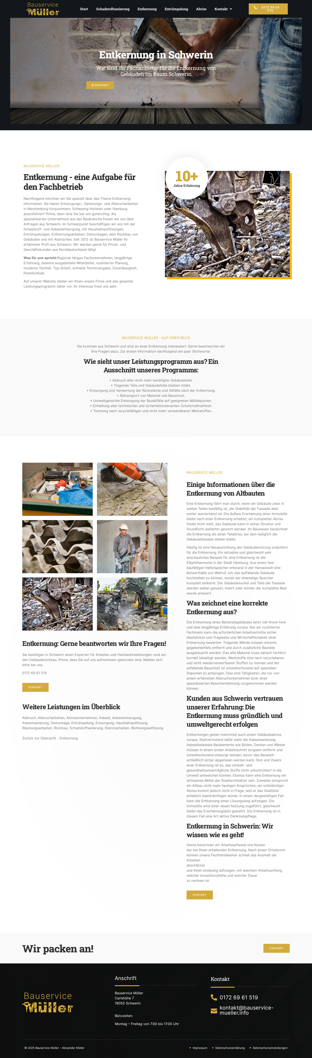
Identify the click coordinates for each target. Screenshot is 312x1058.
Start (84, 9)
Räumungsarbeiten (37, 728)
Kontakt (221, 9)
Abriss (201, 9)
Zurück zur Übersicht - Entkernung (50, 738)
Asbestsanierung (35, 723)
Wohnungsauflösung (147, 728)
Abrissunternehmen (81, 718)
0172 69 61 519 (34, 673)
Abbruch (29, 718)
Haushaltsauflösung (131, 723)
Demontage (60, 723)
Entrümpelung (176, 9)
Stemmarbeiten (117, 728)
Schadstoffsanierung (112, 9)
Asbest (104, 718)
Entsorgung (105, 723)
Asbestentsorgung (126, 718)
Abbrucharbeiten (51, 718)
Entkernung (147, 9)
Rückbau (61, 728)
